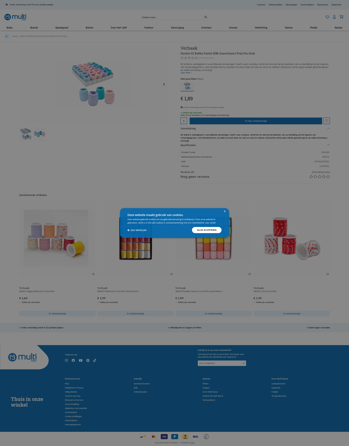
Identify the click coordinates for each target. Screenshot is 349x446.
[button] (136, 230)
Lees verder (210, 222)
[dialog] (174, 223)
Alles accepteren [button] (206, 230)
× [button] (225, 211)
